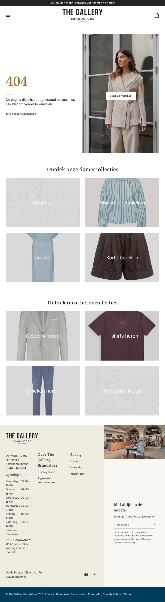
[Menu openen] (12, 15)
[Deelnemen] (151, 524)
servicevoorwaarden (124, 539)
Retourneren (77, 473)
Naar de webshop (121, 95)
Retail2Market (124, 594)
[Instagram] (94, 574)
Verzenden (76, 467)
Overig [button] (75, 454)
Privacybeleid (46, 472)
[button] (19, 453)
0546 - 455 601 (16, 468)
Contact (74, 461)
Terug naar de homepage (21, 113)
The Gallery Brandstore (23, 594)
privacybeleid (139, 535)
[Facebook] (86, 574)
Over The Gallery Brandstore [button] (48, 460)
